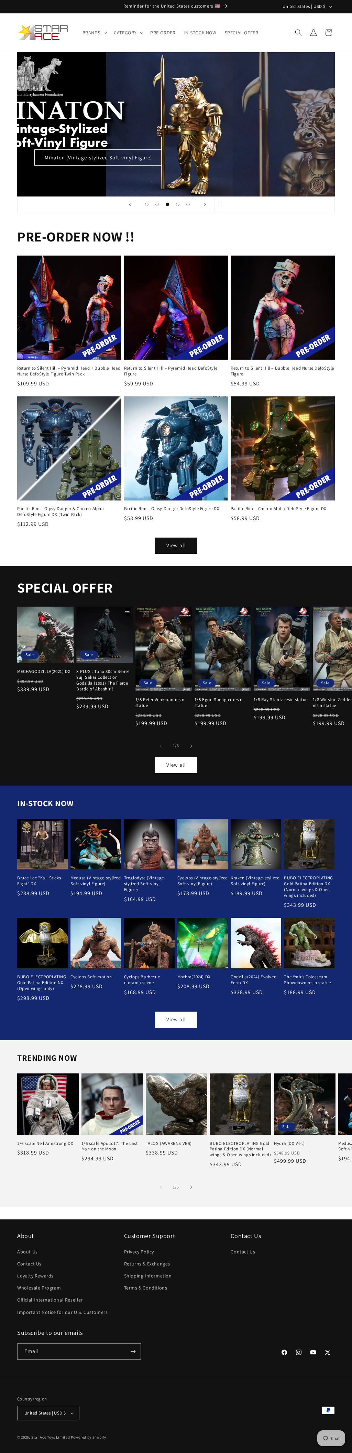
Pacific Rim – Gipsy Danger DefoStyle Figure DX (172, 508)
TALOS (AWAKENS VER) (169, 1143)
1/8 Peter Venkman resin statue (160, 702)
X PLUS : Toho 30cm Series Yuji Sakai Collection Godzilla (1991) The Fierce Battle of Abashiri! (103, 680)
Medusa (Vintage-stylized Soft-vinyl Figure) (95, 881)
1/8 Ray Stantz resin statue (281, 699)
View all (176, 545)
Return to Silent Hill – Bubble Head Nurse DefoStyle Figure (282, 371)
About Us (27, 1252)
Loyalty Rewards (35, 1276)
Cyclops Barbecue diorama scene (142, 979)
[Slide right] (191, 746)
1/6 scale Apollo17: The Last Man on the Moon (109, 1146)
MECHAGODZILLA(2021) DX (43, 671)
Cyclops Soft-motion (91, 977)
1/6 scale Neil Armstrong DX (45, 1143)
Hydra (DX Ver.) (289, 1143)
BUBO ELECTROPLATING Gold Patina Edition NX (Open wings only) (41, 982)
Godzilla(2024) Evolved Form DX (253, 979)
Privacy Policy (139, 1252)
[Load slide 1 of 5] (147, 204)
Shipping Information (148, 1276)
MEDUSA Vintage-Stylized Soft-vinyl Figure (254, 157)
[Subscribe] (133, 1351)
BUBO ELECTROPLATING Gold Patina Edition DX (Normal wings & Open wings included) (308, 886)
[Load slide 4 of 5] (178, 204)
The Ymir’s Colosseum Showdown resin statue (307, 979)
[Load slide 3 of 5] (167, 204)
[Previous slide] (130, 204)
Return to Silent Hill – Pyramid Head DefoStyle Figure (171, 371)
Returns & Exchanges (147, 1264)
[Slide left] (160, 746)
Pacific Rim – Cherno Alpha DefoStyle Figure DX (279, 508)
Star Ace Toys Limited (50, 1437)
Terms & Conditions (145, 1288)
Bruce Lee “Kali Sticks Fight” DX (39, 881)
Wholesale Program (39, 1288)
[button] (94, 32)
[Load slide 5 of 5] (188, 204)
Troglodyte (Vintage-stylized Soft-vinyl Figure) (145, 883)
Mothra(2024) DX (194, 977)
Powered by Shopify (88, 1437)
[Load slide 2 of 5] (157, 204)
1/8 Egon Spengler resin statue (219, 702)
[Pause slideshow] (222, 204)
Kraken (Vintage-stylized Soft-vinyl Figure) (255, 881)
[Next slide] (204, 204)
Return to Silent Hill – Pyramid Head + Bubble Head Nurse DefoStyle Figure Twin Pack (69, 371)
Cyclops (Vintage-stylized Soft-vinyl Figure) (202, 881)
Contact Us (29, 1264)
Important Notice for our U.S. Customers (62, 1312)
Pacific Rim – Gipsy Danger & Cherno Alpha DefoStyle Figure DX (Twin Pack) (60, 511)
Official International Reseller (50, 1300)
